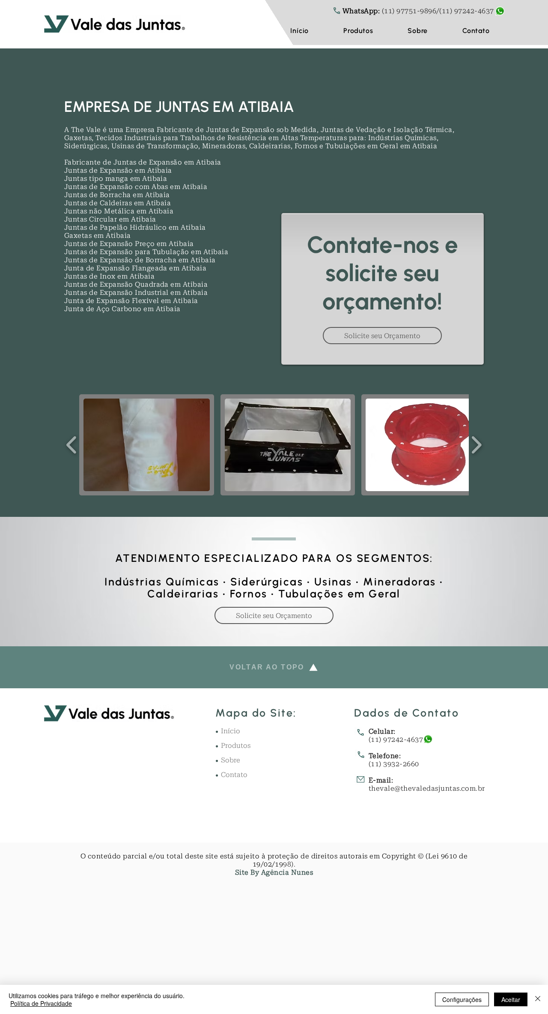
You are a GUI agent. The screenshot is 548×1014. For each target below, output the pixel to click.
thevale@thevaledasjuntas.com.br (427, 788)
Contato (234, 775)
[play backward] (71, 444)
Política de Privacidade (41, 1003)
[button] (358, 31)
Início (230, 731)
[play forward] (476, 444)
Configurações (462, 999)
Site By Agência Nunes (274, 872)
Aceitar (510, 999)
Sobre (230, 760)
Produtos (235, 745)
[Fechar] (538, 999)
